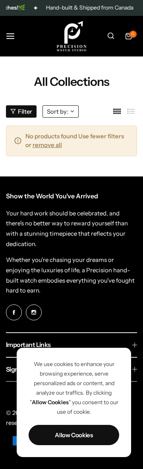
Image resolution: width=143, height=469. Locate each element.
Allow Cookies (74, 435)
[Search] (111, 36)
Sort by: (57, 111)
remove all (47, 145)
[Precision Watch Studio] (71, 36)
